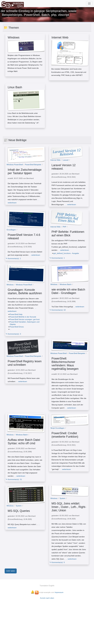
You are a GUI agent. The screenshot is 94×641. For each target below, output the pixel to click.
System (19, 506)
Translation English (47, 586)
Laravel (65, 160)
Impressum (59, 592)
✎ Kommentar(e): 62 (58, 310)
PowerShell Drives (17, 327)
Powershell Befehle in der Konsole (23, 317)
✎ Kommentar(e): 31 (14, 479)
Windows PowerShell (15, 165)
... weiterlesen (23, 201)
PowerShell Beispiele (33, 165)
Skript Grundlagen (57, 428)
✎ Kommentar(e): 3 (13, 334)
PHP (64, 227)
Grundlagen (11, 230)
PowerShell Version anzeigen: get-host (25, 319)
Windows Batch (65, 284)
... (10, 329)
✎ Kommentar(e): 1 (13, 258)
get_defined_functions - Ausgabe (66, 253)
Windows (10, 285)
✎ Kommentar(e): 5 (57, 562)
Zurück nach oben (47, 598)
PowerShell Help (16, 314)
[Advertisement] (47, 619)
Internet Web (55, 160)
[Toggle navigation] (89, 3)
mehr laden (10, 571)
